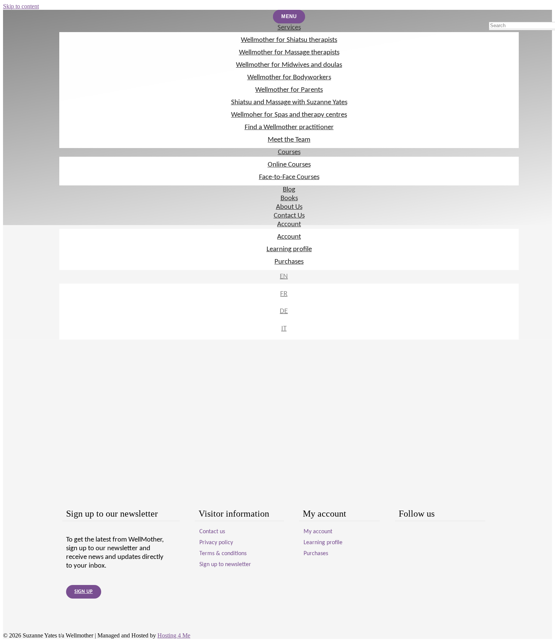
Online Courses (289, 164)
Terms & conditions (223, 554)
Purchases (289, 261)
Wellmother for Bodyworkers (289, 77)
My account (318, 532)
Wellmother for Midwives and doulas (289, 65)
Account (289, 224)
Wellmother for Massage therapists (289, 52)
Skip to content (21, 6)
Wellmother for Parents (289, 90)
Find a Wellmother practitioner (289, 127)
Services (289, 27)
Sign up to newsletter (225, 565)
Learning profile (289, 249)
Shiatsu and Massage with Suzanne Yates (289, 102)
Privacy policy (216, 543)
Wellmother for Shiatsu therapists (289, 40)
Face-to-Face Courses (289, 177)
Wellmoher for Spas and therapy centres (289, 115)
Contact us (212, 532)
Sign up (83, 591)
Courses (289, 152)
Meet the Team (289, 140)
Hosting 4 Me (173, 635)
